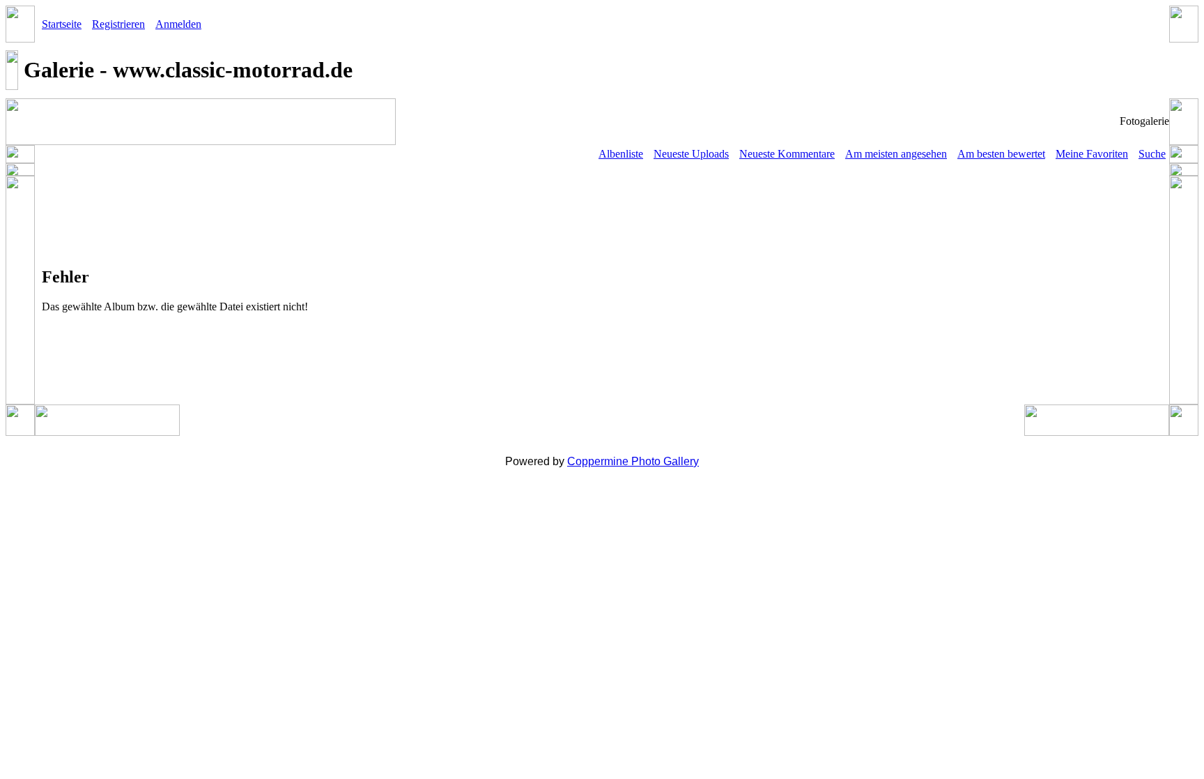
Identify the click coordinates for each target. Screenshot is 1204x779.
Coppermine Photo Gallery (633, 461)
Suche (1152, 154)
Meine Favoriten (1092, 154)
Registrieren (118, 24)
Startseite (62, 24)
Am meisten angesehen (896, 154)
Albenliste (621, 154)
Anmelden (178, 24)
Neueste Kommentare (787, 154)
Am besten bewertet (1001, 154)
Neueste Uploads (691, 154)
